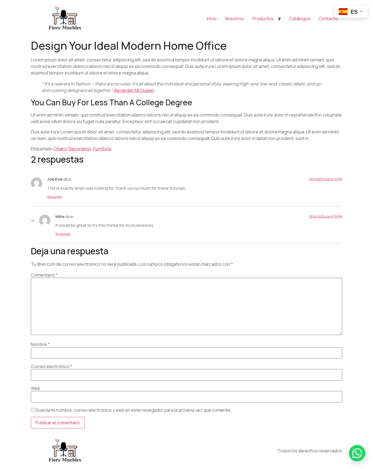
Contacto (328, 19)
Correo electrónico (51, 366)
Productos (263, 19)
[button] (357, 453)
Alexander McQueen (134, 90)
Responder (54, 197)
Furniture (102, 149)
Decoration (80, 149)
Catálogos (299, 19)
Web (35, 388)
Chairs (60, 149)
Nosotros (234, 19)
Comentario (44, 275)
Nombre (40, 344)
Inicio (212, 19)
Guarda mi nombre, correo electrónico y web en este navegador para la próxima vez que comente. (133, 410)
